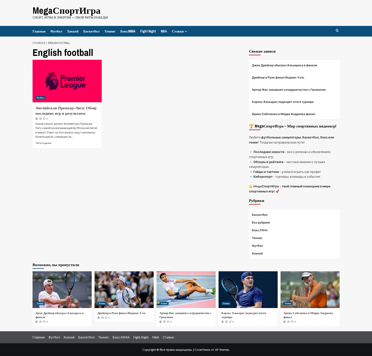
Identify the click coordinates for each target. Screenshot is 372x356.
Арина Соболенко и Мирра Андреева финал (283, 114)
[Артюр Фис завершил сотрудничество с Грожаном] (186, 289)
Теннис (109, 31)
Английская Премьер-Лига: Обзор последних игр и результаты (65, 110)
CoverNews (202, 349)
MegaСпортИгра (67, 10)
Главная (39, 31)
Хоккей (72, 31)
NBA (164, 31)
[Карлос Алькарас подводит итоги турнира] (248, 289)
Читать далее (43, 143)
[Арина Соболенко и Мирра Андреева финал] (310, 289)
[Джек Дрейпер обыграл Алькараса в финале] (62, 289)
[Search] (337, 30)
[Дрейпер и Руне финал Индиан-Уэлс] (124, 289)
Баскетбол (91, 31)
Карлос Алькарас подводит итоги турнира (283, 101)
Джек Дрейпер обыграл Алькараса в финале (284, 65)
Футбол (56, 31)
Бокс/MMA (127, 31)
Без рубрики (261, 222)
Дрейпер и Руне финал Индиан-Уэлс (278, 77)
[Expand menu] (186, 31)
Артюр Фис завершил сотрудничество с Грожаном (289, 89)
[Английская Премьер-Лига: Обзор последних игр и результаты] (67, 81)
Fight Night (148, 31)
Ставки (178, 31)
